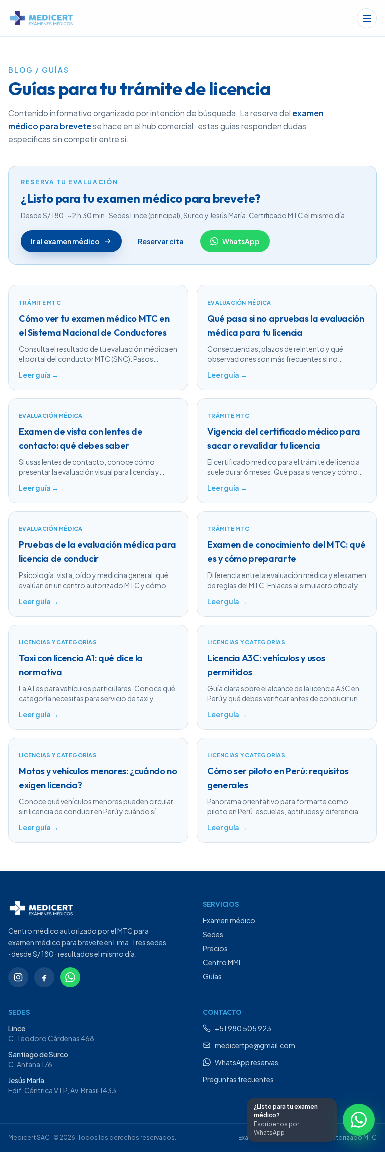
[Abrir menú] (367, 18)
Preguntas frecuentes (238, 1079)
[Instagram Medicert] (18, 977)
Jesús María (26, 1080)
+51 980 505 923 (243, 1028)
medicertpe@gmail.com (255, 1045)
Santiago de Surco (38, 1054)
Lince (16, 1028)
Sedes (213, 934)
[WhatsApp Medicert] (70, 977)
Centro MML (222, 962)
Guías (212, 976)
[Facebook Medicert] (44, 977)
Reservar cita (161, 241)
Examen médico (229, 920)
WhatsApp (241, 241)
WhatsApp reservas (246, 1062)
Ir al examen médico (65, 241)
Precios (215, 948)
